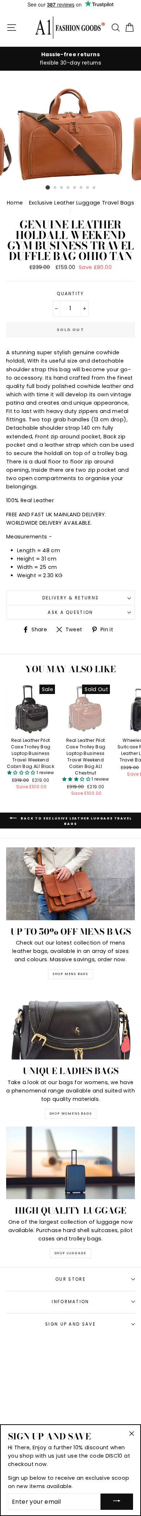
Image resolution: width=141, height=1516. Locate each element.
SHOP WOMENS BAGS (71, 1113)
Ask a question (70, 612)
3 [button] (62, 188)
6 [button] (81, 188)
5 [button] (75, 188)
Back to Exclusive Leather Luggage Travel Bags (76, 821)
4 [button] (68, 188)
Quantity (70, 294)
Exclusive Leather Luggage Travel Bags (81, 202)
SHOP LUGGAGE (71, 1253)
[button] (22, 772)
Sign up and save (70, 1324)
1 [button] (48, 187)
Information (70, 1302)
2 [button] (55, 188)
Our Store (70, 1279)
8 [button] (94, 188)
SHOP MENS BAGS (70, 974)
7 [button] (88, 188)
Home (15, 202)
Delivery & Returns (70, 598)
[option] (70, 58)
